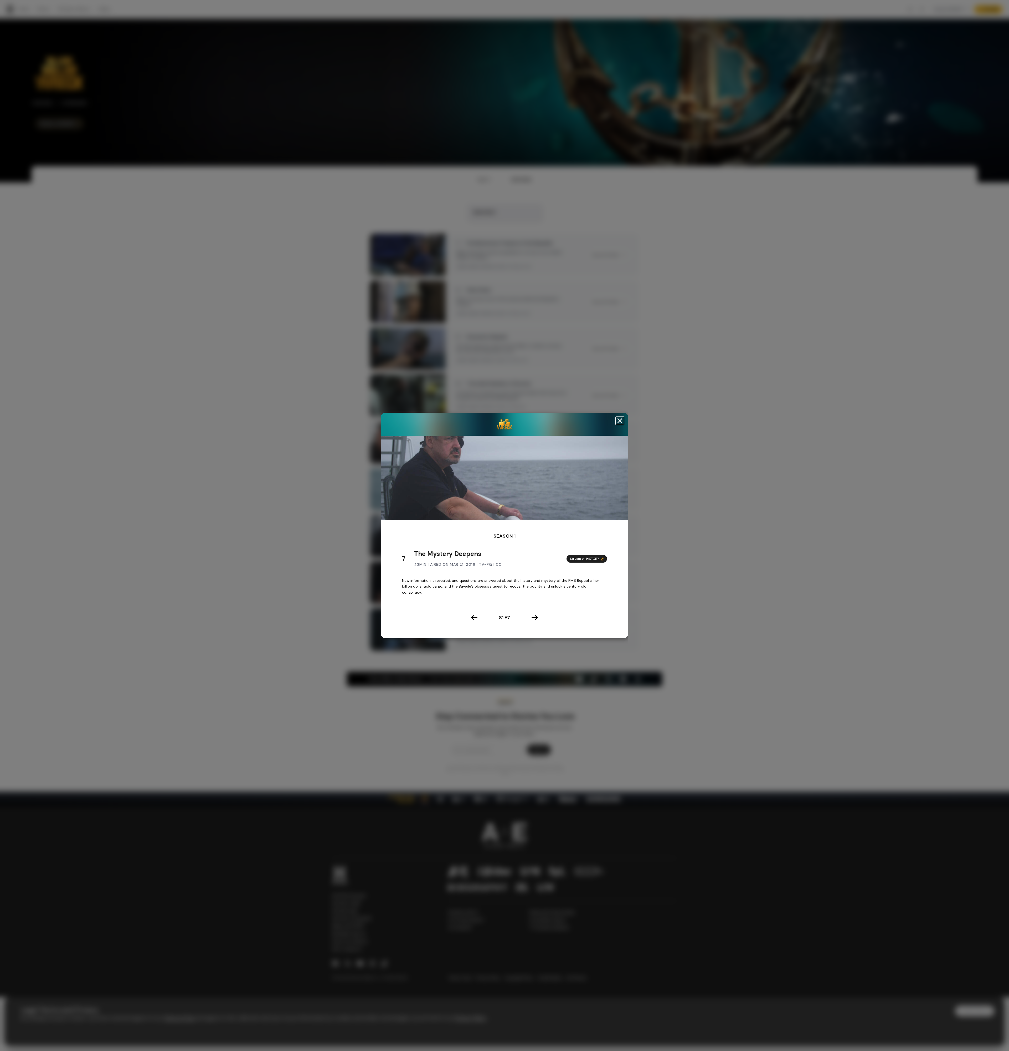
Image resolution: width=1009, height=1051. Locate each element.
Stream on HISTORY (584, 559)
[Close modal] (620, 421)
